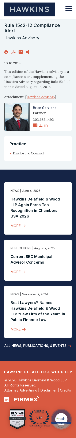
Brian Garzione (45, 108)
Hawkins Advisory (41, 97)
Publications (21, 248)
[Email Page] (21, 51)
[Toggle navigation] (68, 10)
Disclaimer (48, 390)
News (15, 190)
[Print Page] (6, 51)
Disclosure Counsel (28, 153)
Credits (65, 390)
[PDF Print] (13, 51)
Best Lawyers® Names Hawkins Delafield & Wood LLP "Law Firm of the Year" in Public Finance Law (38, 311)
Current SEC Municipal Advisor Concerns (31, 259)
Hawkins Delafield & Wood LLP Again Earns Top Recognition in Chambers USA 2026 (35, 207)
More (16, 226)
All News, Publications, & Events (35, 346)
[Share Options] (27, 51)
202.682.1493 (43, 119)
